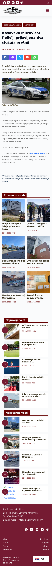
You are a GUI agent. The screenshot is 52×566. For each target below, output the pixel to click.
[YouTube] (17, 2)
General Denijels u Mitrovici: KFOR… (37, 225)
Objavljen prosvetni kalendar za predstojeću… (34, 438)
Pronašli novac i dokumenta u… (36, 296)
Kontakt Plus (25, 49)
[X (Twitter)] (8, 2)
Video (46, 546)
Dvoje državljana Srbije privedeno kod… (11, 226)
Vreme (45, 549)
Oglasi (45, 542)
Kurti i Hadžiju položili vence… (32, 378)
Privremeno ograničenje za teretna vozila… (34, 395)
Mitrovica (29, 25)
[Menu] (47, 10)
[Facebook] (4, 2)
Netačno (7, 549)
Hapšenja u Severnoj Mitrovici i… (13, 296)
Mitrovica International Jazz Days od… (33, 473)
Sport (6, 546)
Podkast (44, 539)
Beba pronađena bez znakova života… (13, 262)
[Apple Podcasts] (21, 2)
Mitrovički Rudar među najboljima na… (33, 343)
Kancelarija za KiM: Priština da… (31, 360)
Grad (5, 542)
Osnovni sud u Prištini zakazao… (32, 421)
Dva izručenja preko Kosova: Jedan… (38, 262)
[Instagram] (13, 2)
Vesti (5, 539)
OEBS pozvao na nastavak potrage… (35, 326)
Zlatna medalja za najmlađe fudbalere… (32, 489)
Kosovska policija (12, 25)
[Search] (48, 3)
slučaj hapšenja (38, 153)
